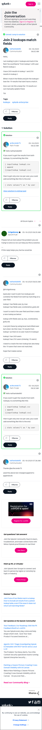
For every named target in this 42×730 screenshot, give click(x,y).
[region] (21, 718)
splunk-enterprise (20, 102)
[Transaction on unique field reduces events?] (35, 221)
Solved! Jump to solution (15, 34)
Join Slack (21, 550)
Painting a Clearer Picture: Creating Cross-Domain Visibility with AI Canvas (21, 666)
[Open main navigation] (39, 4)
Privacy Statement (20, 720)
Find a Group (21, 580)
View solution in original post (14, 191)
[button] (37, 34)
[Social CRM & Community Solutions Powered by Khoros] (34, 692)
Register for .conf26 (21, 521)
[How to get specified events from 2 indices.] (40, 221)
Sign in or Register (26, 22)
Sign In (30, 4)
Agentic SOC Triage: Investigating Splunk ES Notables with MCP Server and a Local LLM (20, 646)
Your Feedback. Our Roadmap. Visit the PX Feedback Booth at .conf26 (20, 626)
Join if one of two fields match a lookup (19, 598)
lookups (6, 102)
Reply (10, 118)
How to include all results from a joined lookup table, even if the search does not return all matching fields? (20, 603)
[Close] (39, 710)
